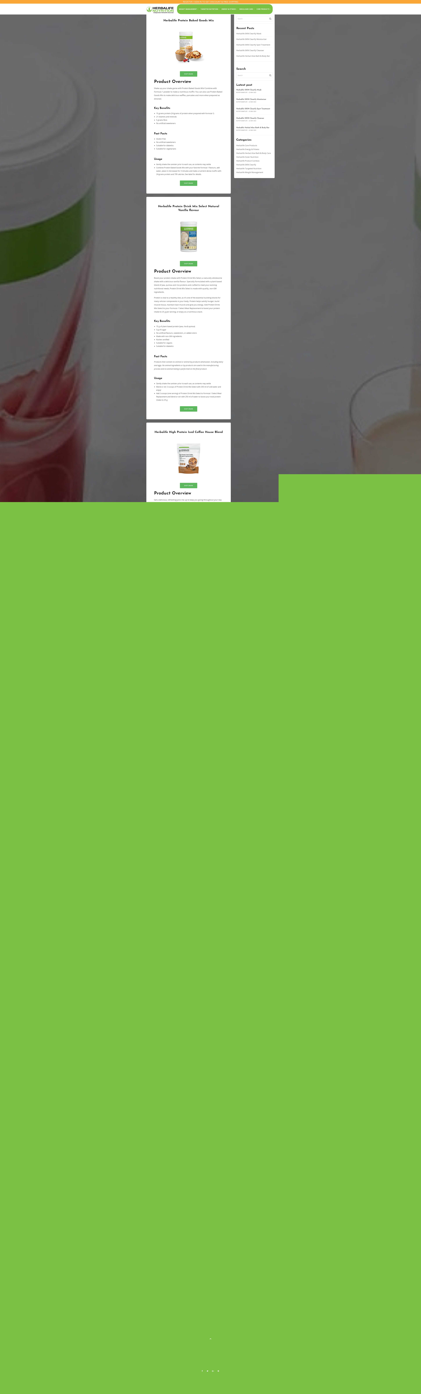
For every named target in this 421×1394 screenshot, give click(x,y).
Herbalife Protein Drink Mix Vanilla (188, 1180)
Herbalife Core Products (246, 145)
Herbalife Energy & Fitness (247, 149)
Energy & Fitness (229, 9)
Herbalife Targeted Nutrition (248, 168)
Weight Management (188, 9)
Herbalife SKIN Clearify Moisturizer (251, 39)
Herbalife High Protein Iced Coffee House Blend (188, 432)
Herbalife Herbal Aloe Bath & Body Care (253, 153)
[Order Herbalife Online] (160, 10)
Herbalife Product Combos (247, 161)
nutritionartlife (241, 92)
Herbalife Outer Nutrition (247, 157)
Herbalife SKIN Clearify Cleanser (250, 50)
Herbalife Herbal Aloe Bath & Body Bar (253, 56)
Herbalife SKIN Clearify (246, 164)
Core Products (263, 9)
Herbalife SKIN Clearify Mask (248, 33)
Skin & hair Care (246, 9)
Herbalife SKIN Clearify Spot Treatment (253, 44)
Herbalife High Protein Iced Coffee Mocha (189, 825)
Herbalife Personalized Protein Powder (188, 1015)
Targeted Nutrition (209, 9)
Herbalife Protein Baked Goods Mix (188, 20)
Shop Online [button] (188, 74)
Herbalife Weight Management (249, 172)
